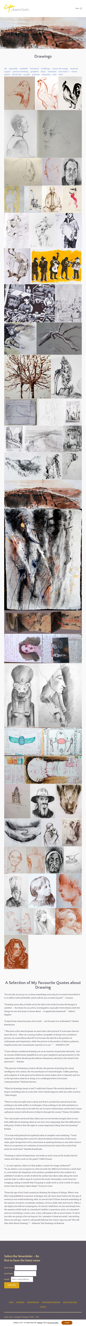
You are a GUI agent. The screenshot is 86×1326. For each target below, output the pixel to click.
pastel (7, 74)
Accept (67, 1323)
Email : (7, 1279)
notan (74, 71)
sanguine (46, 74)
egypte (7, 71)
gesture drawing (20, 71)
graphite (35, 71)
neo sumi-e (64, 71)
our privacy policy (52, 1323)
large (43, 71)
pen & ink (16, 74)
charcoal (74, 68)
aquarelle (13, 68)
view (61, 74)
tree (54, 74)
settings (39, 1323)
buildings (45, 68)
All (5, 68)
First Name (9, 1268)
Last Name (8, 1273)
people (26, 74)
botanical (34, 68)
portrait (36, 74)
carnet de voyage (60, 68)
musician (52, 71)
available (24, 68)
